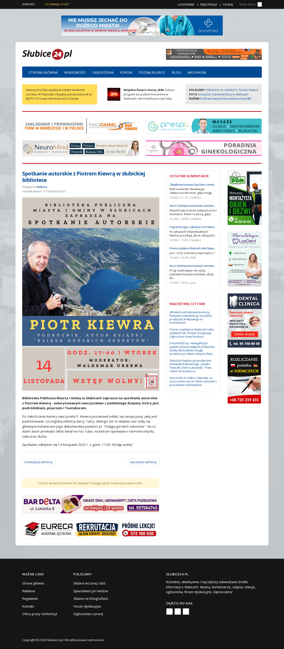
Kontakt (28, 4)
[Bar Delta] (90, 504)
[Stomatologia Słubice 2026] (214, 54)
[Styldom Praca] (244, 197)
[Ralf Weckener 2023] (244, 378)
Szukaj (228, 4)
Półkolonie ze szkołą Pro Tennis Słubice (231, 90)
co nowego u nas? (57, 4)
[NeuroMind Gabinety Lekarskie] (80, 148)
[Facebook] (169, 611)
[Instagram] (178, 611)
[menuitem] (43, 72)
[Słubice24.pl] (47, 54)
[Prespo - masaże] (203, 125)
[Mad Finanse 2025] (80, 125)
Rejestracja (208, 4)
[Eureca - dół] (90, 529)
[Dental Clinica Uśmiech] (244, 320)
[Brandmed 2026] (142, 25)
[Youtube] (186, 611)
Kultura (42, 187)
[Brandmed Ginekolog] (203, 148)
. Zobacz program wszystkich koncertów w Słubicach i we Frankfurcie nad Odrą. (149, 94)
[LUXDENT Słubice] (244, 258)
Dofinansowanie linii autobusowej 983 (225, 98)
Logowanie (186, 4)
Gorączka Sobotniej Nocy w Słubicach (223, 94)
